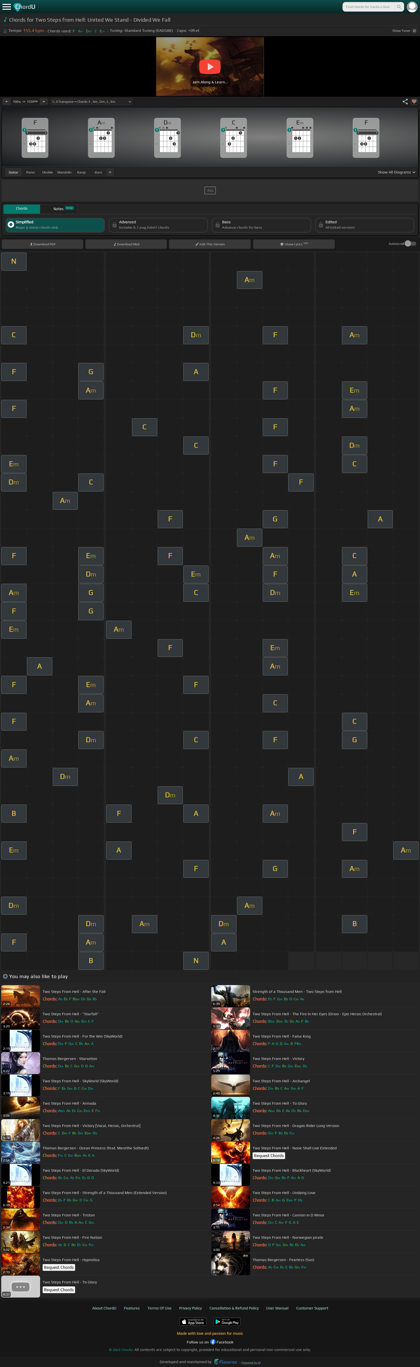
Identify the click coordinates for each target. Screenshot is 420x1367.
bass (98, 172)
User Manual (277, 1308)
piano (30, 172)
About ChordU (104, 1308)
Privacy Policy (190, 1308)
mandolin (64, 172)
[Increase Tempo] (44, 101)
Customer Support (312, 1308)
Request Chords (269, 1155)
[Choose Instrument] (110, 172)
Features (132, 1308)
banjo (81, 172)
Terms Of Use (160, 1308)
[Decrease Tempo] (6, 101)
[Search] (398, 7)
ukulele (47, 172)
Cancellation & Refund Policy (234, 1308)
